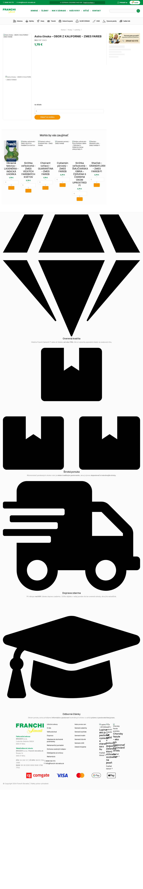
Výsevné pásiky (112, 21)
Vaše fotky (74, 11)
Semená (34, 11)
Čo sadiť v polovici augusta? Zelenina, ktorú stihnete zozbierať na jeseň (111, 748)
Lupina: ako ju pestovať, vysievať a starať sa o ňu (104, 739)
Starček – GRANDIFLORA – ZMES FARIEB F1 (97, 167)
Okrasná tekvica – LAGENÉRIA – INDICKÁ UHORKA (11, 168)
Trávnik (53, 21)
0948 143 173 (50, 761)
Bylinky (31, 21)
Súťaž (86, 11)
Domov (63, 30)
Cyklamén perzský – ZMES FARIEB (62, 167)
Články (44, 11)
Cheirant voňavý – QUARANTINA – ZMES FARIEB (45, 168)
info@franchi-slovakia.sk (55, 763)
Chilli (98, 21)
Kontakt (96, 11)
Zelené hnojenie (67, 21)
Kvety (42, 21)
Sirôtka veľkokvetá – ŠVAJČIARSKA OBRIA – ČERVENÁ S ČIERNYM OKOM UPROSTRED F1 (80, 174)
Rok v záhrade (59, 11)
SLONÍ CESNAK (85, 21)
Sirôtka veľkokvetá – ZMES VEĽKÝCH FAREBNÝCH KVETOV (28, 169)
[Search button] (138, 11)
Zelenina (19, 21)
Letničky (77, 30)
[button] (11, 188)
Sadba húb (126, 21)
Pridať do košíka (47, 117)
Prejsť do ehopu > (89, 2)
